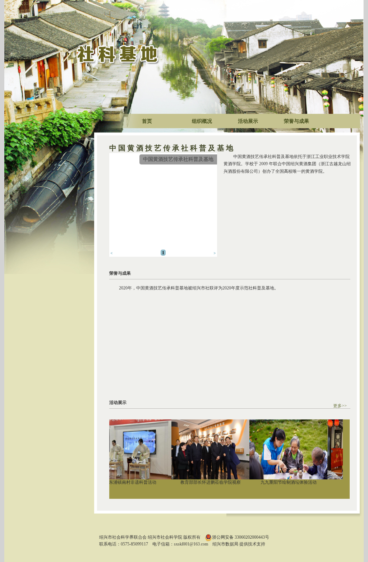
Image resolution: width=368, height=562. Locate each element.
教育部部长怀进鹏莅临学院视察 (202, 482)
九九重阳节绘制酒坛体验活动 (281, 482)
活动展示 (248, 121)
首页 (147, 121)
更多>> (340, 405)
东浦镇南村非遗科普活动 (124, 482)
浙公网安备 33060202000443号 (240, 536)
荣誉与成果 (296, 121)
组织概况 (202, 121)
